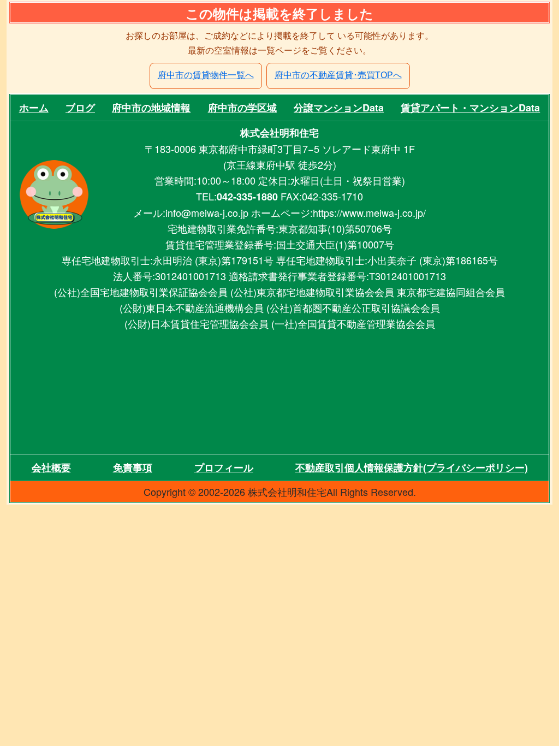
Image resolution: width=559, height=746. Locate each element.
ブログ (80, 107)
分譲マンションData (339, 107)
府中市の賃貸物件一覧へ (206, 75)
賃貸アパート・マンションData (470, 107)
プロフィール (223, 467)
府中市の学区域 (242, 107)
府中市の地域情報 (151, 107)
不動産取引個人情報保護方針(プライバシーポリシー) (411, 467)
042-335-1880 (247, 197)
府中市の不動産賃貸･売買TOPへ (338, 75)
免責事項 (132, 467)
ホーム (34, 107)
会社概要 (51, 467)
